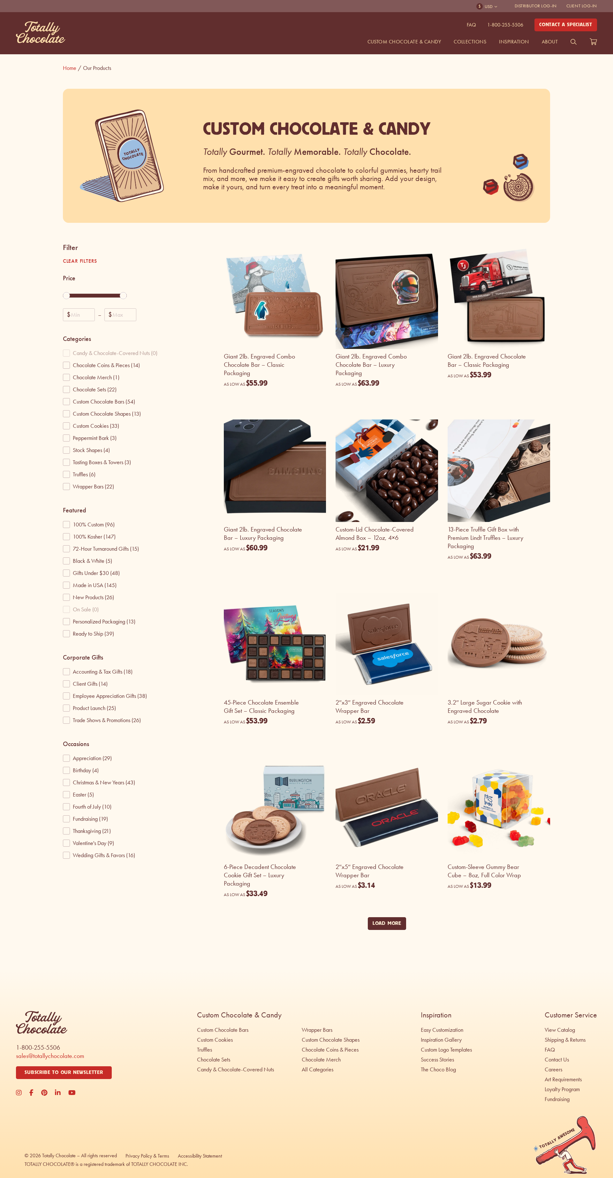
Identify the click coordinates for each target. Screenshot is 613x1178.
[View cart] (593, 41)
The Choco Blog (438, 1069)
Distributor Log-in (536, 6)
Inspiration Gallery (441, 1039)
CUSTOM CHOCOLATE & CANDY (404, 42)
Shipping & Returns (565, 1039)
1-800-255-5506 (505, 25)
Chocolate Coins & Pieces (330, 1049)
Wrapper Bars (317, 1029)
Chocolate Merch (321, 1059)
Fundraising (557, 1099)
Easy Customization (442, 1029)
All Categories (317, 1069)
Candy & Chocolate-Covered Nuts (235, 1069)
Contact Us (557, 1059)
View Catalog (560, 1029)
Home (72, 68)
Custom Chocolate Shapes (330, 1039)
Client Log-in (581, 6)
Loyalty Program (562, 1089)
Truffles (204, 1049)
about (550, 42)
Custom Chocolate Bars (222, 1029)
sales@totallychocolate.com (50, 1056)
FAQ (471, 25)
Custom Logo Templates (446, 1049)
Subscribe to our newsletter (64, 1072)
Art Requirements (563, 1079)
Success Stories (437, 1059)
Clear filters (80, 261)
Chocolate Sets (213, 1059)
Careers (553, 1069)
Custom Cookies (215, 1039)
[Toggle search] (574, 42)
